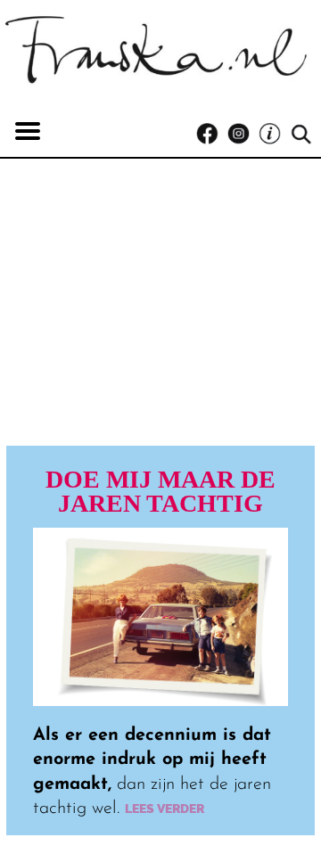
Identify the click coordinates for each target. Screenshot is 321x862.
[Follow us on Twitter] (274, 134)
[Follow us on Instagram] (243, 134)
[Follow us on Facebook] (211, 134)
